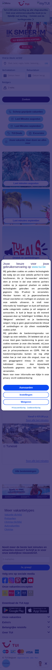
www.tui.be (39, 266)
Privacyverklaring (19, 408)
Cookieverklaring (33, 408)
